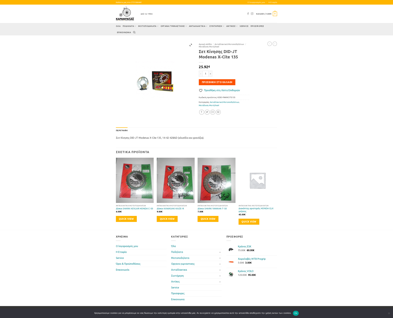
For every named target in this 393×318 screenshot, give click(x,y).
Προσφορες (257, 26)
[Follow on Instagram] (252, 13)
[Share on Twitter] (207, 112)
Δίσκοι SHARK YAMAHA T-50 (212, 208)
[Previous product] (275, 44)
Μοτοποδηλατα (147, 26)
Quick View (126, 219)
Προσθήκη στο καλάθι (217, 82)
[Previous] (116, 193)
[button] (266, 14)
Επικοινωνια (124, 32)
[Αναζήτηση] (134, 32)
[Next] (276, 193)
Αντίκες (230, 26)
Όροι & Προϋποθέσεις (128, 263)
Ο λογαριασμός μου (256, 2)
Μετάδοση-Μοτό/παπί (209, 47)
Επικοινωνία (122, 269)
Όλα (118, 26)
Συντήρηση (215, 26)
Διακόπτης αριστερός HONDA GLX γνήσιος (256, 210)
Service (244, 26)
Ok (295, 313)
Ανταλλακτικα (197, 26)
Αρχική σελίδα (205, 44)
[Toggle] (220, 252)
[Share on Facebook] (201, 112)
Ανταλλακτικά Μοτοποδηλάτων (229, 44)
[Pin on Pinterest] (218, 112)
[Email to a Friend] (212, 112)
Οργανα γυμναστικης (173, 26)
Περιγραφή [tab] (122, 130)
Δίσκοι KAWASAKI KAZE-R (170, 208)
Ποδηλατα (128, 26)
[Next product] (269, 44)
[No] (389, 314)
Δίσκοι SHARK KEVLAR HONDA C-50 (134, 208)
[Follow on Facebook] (248, 13)
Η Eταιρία (272, 2)
